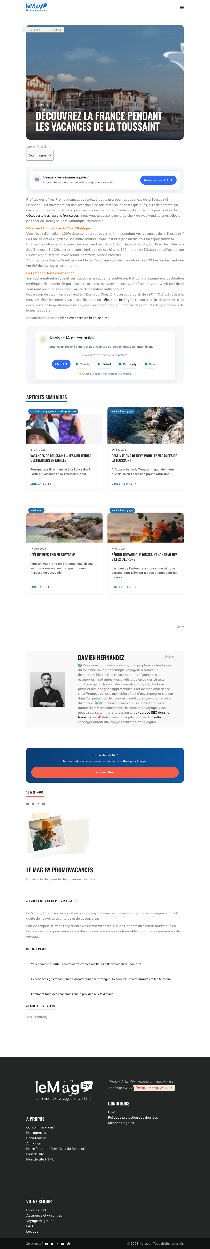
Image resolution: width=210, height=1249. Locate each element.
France (56, 29)
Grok (152, 364)
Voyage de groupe (40, 1221)
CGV (111, 1112)
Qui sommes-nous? (40, 1127)
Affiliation (33, 1143)
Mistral (106, 364)
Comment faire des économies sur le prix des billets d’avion (72, 994)
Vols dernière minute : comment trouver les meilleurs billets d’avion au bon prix (86, 964)
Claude (84, 364)
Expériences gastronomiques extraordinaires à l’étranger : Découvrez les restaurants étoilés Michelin (101, 979)
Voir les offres (105, 772)
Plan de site (35, 1154)
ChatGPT (61, 364)
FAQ (29, 1226)
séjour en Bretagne (118, 300)
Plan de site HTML (40, 1159)
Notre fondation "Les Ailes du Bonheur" (56, 1149)
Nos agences (36, 1133)
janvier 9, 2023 (36, 146)
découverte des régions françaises (52, 215)
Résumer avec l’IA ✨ (158, 180)
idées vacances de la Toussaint (83, 318)
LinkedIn (154, 717)
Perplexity (130, 364)
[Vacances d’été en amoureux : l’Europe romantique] (47, 689)
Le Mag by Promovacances (47, 913)
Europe (35, 29)
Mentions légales (121, 1123)
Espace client (36, 1210)
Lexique (32, 1231)
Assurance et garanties (44, 1215)
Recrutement (36, 1138)
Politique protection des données (133, 1117)
